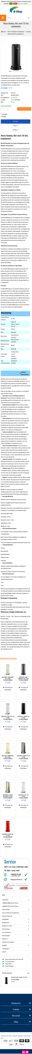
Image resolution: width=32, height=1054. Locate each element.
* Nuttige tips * (6, 948)
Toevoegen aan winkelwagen (25, 109)
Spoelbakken (5, 919)
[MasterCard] (21, 1040)
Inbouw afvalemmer (7, 916)
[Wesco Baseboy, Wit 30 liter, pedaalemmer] (23, 787)
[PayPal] (16, 1044)
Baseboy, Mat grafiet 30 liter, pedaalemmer (23, 679)
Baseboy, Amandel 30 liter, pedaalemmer (8, 757)
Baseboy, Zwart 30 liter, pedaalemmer (23, 718)
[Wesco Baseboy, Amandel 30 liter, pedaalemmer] (7, 748)
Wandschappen (6, 935)
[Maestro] (27, 1040)
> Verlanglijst (4, 114)
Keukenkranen (5, 922)
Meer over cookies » (23, 3)
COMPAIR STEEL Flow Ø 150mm (10, 906)
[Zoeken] (29, 18)
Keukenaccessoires (7, 926)
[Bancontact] (11, 1040)
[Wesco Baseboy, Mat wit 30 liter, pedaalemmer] (7, 708)
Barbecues (5, 939)
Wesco (13, 102)
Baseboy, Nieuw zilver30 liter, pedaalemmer (8, 796)
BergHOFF (4, 945)
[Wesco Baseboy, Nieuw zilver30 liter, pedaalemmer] (7, 787)
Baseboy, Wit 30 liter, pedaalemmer (23, 796)
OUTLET (4, 952)
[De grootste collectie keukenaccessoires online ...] (16, 9)
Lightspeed (20, 1036)
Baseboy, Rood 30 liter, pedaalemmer (7, 836)
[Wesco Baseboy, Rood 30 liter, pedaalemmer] (7, 826)
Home (4, 31)
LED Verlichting (6, 929)
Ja (11, 3)
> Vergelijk (3, 116)
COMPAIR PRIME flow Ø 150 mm (10, 903)
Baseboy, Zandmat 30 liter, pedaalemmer (8, 679)
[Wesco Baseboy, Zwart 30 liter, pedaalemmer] (23, 708)
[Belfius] (22, 1044)
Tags (15, 125)
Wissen (28, 973)
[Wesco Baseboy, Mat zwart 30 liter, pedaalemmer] (6, 980)
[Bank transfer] (5, 1040)
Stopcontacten (6, 909)
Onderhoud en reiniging (8, 942)
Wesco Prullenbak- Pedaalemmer (16, 31)
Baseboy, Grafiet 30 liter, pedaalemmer (23, 757)
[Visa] (11, 1044)
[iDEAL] (16, 1040)
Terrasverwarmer (6, 932)
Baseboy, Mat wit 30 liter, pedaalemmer (7, 718)
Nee (15, 3)
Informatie (15, 121)
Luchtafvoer (5, 900)
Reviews (15, 130)
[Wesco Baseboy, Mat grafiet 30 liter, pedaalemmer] (23, 669)
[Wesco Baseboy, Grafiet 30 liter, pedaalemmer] (23, 748)
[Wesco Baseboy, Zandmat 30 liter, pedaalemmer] (7, 669)
